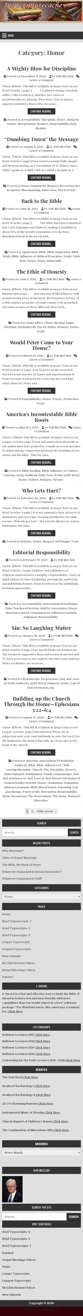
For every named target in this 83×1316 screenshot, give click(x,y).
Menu (11, 35)
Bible (42, 252)
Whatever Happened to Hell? (22, 878)
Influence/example (64, 612)
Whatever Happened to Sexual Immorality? (32, 871)
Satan (6, 796)
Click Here (15, 1011)
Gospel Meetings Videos (18, 970)
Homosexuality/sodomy (20, 782)
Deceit (41, 327)
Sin (52, 687)
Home (6, 914)
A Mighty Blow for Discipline (41, 68)
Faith (76, 256)
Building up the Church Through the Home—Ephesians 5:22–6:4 (41, 704)
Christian (10, 327)
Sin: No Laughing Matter (41, 628)
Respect (42, 123)
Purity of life (31, 791)
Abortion (32, 760)
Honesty (63, 327)
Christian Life (26, 327)
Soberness (49, 190)
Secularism (19, 796)
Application (30, 252)
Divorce (70, 769)
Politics (34, 479)
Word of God (66, 190)
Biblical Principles (49, 256)
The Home (59, 796)
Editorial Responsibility (42, 552)
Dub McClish (64, 76)
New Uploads (11, 956)
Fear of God (54, 475)
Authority (20, 765)
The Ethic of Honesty (41, 271)
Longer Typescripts (16, 942)
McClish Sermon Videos (18, 963)
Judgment (30, 617)
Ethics (51, 327)
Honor (61, 119)
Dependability (31, 399)
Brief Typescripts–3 (16, 935)
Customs (9, 475)
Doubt (67, 256)
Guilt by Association (53, 608)
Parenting (64, 787)
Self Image (62, 541)
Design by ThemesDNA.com (41, 1309)
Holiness (53, 683)
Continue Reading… (43, 111)
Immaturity (38, 185)
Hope (41, 260)
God (62, 679)
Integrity (73, 119)
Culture (72, 470)
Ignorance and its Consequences (28, 612)
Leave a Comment (41, 80)
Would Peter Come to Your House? (41, 345)
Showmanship (30, 190)
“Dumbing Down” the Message (41, 139)
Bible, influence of (24, 256)
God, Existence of (14, 778)
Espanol (7, 976)
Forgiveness (49, 679)
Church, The (40, 769)
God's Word (71, 475)
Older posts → (46, 811)
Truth (40, 331)
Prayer (57, 399)
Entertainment (14, 774)
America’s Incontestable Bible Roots (41, 416)
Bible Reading (31, 470)
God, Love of (35, 778)
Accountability (30, 119)
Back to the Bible (41, 201)
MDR (33, 787)
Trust (40, 403)
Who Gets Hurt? (41, 490)
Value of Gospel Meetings (19, 857)
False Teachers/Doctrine (22, 608)
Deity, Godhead (27, 475)
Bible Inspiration (58, 252)
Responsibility (59, 123)
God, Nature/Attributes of (62, 778)
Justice (12, 123)
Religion (45, 479)
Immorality (54, 260)
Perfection (41, 687)
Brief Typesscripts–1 (16, 921)
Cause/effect (34, 322)
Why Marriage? (13, 850)
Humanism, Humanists (63, 782)
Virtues (58, 479)
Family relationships (58, 774)
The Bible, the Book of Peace (21, 864)
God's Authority (18, 683)
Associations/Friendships (60, 603)
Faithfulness (34, 774)
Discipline (48, 119)
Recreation (48, 791)
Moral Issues (27, 123)
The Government (39, 796)
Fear (23, 260)
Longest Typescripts (16, 949)
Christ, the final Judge (59, 322)
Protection (70, 399)
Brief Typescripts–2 (16, 928)
